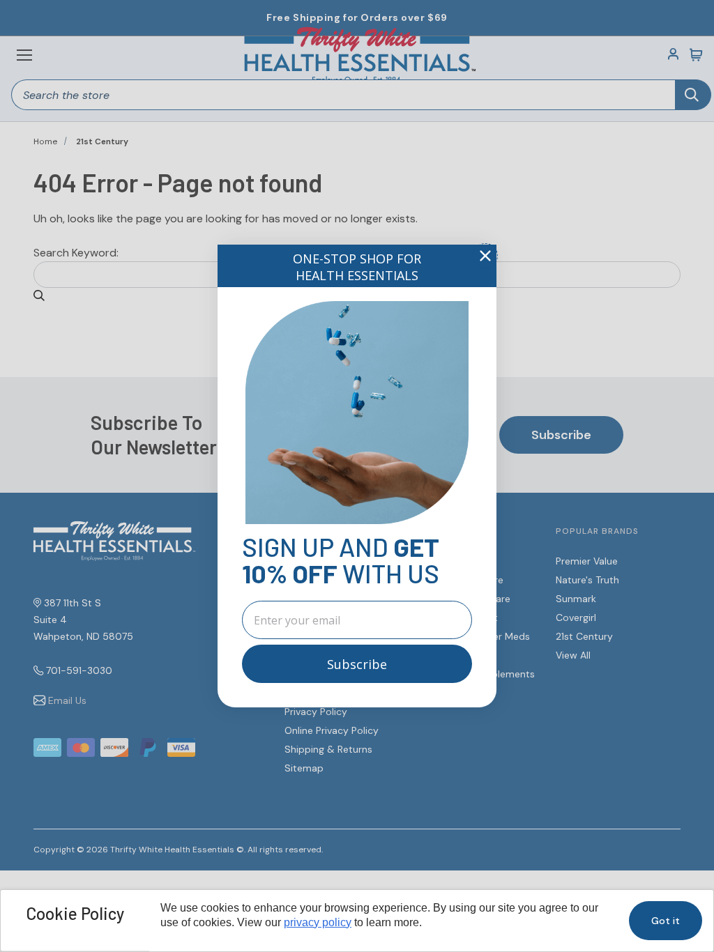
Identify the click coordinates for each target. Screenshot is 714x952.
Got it (665, 920)
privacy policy (317, 922)
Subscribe (357, 664)
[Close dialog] (485, 256)
